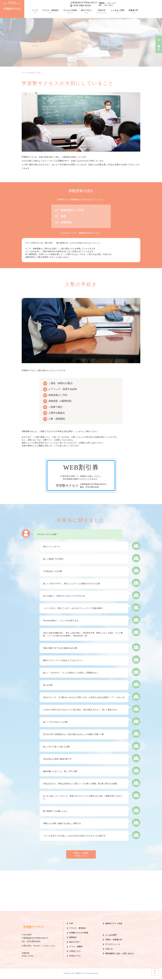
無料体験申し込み (159, 46)
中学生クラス (75, 956)
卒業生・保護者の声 (113, 940)
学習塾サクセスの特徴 (78, 933)
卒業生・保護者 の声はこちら (81, 854)
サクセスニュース (112, 944)
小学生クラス (75, 951)
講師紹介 (73, 937)
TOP (71, 923)
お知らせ (109, 949)
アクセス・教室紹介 (77, 928)
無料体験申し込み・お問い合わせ (119, 953)
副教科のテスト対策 (113, 923)
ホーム (24, 73)
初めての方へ (75, 942)
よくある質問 (111, 935)
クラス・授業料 (76, 947)
